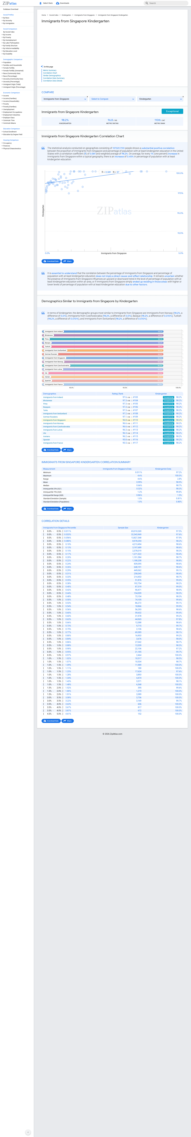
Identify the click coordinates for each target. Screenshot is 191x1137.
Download (177, 168)
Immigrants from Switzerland (55, 414)
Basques (46, 407)
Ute (44, 433)
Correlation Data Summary (54, 78)
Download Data (52, 261)
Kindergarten (66, 15)
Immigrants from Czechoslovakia (56, 427)
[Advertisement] (77, 44)
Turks (45, 410)
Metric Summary (49, 70)
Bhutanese (47, 400)
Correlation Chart (50, 73)
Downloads (64, 3)
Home (44, 15)
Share (69, 261)
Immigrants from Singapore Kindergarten (113, 15)
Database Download (10, 9)
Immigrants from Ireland (53, 397)
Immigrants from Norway (53, 423)
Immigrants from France (53, 443)
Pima (45, 404)
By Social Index (8, 32)
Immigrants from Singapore (84, 15)
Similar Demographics (52, 75)
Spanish (46, 440)
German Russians (50, 417)
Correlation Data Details (52, 81)
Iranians (46, 436)
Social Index (53, 15)
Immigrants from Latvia (52, 430)
